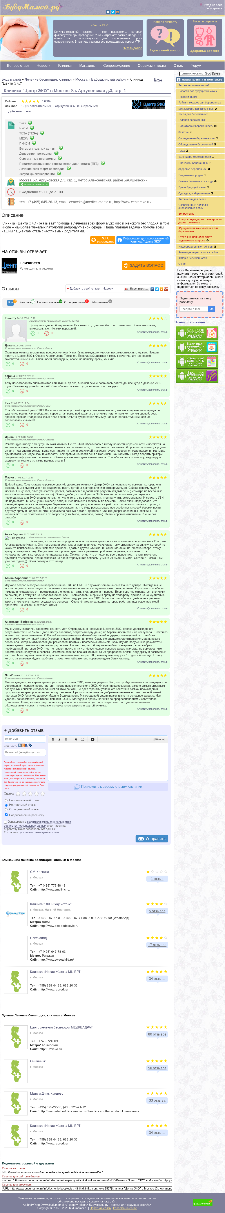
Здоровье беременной (192, 169)
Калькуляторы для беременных (196, 108)
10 (22, 106)
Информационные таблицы (196, 246)
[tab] (10, 303)
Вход (158, 79)
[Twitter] (113, 12)
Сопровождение (116, 65)
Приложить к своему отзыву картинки (111, 786)
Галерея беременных (191, 119)
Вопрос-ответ (18, 65)
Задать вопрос (146, 265)
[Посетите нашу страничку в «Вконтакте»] (199, 80)
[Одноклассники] (161, 289)
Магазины (87, 65)
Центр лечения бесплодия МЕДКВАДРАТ (61, 1027)
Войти (13, 746)
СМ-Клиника (39, 872)
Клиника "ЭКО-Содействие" (51, 904)
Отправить (155, 838)
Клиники (65, 65)
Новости (44, 65)
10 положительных (38, 106)
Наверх (108, 288)
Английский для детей (192, 199)
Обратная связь (100, 1208)
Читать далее (132, 48)
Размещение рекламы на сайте (198, 252)
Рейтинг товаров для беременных (199, 102)
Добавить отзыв (19, 111)
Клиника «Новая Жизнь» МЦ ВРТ (55, 972)
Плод (182, 150)
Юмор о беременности (192, 258)
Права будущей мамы (192, 187)
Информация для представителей (146, 240)
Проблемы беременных (193, 163)
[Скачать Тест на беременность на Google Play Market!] (200, 376)
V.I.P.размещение (105, 240)
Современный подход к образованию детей (193, 206)
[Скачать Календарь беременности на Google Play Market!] (200, 347)
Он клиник (38, 1061)
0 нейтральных (87, 106)
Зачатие (183, 132)
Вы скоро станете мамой (193, 85)
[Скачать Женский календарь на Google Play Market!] (200, 362)
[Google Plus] (166, 289)
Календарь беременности (195, 156)
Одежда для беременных (194, 193)
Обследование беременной (196, 144)
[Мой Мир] (118, 12)
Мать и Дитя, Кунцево (46, 1093)
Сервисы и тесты (152, 65)
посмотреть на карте (36, 184)
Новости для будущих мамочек (197, 91)
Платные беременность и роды (196, 181)
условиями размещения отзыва (40, 832)
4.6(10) (46, 101)
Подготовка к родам (191, 175)
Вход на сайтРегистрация (213, 6)
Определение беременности (196, 138)
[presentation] (10, 303)
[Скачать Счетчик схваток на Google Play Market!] (200, 333)
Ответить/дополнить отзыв (152, 332)
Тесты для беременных (193, 114)
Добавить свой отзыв (85, 288)
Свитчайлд (38, 938)
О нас (178, 65)
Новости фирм (187, 96)
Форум (196, 65)
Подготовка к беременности (196, 126)
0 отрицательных (64, 106)
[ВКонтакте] (108, 12)
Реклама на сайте (125, 1208)
